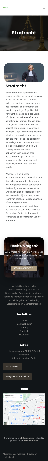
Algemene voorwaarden (14, 454)
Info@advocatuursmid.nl (17, 376)
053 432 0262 (12, 366)
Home (24, 320)
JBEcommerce (27, 438)
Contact (24, 331)
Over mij (24, 327)
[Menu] (44, 8)
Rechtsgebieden (24, 324)
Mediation (24, 334)
